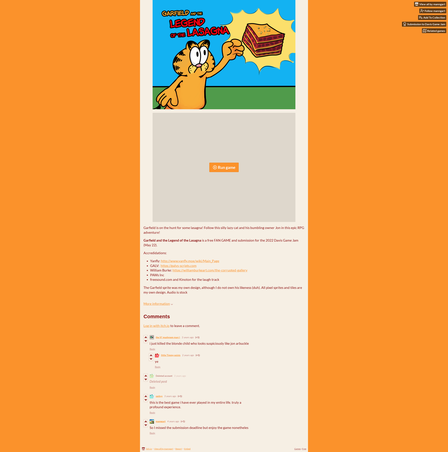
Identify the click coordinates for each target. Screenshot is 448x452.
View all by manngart (163, 448)
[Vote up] (146, 337)
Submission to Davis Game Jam (426, 24)
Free (304, 448)
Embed (187, 448)
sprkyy (159, 396)
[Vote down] (146, 341)
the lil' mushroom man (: (168, 337)
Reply (152, 349)
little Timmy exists (170, 355)
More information (157, 304)
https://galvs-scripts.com (179, 266)
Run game (226, 167)
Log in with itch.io (157, 326)
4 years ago (173, 421)
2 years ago (188, 337)
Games (297, 448)
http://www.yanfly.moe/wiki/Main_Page (190, 261)
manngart (161, 421)
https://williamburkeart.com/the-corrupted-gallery (210, 270)
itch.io (149, 448)
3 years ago (180, 375)
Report (178, 448)
